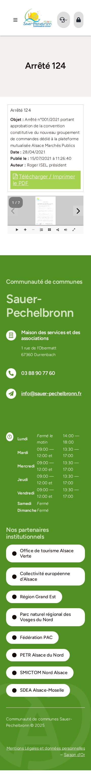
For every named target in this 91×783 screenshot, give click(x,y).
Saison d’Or (74, 754)
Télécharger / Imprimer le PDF (44, 179)
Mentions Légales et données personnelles (46, 748)
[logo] (37, 10)
